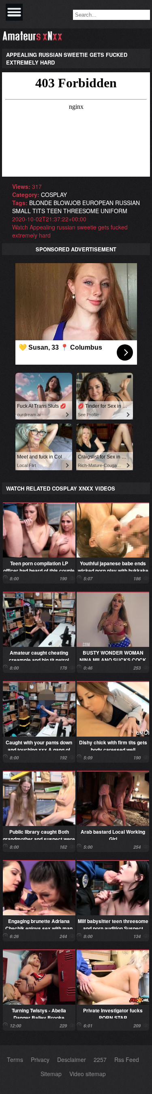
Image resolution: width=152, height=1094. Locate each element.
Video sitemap (87, 1074)
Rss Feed (126, 1059)
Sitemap (51, 1074)
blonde (40, 203)
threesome (81, 211)
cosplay (54, 194)
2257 (100, 1059)
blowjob (67, 203)
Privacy (40, 1059)
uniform (114, 211)
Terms (15, 1059)
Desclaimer (71, 1059)
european (97, 203)
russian (127, 203)
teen (54, 211)
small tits (28, 211)
